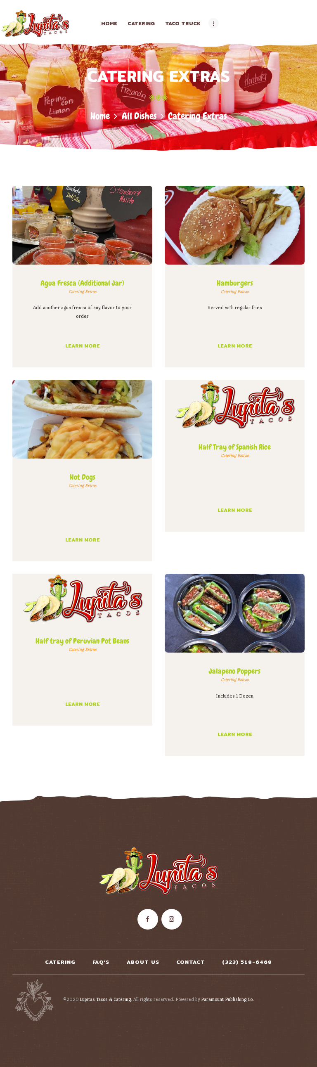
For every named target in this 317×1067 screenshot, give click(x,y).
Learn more (82, 346)
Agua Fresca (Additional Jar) (82, 283)
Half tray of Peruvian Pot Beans (82, 641)
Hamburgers (235, 283)
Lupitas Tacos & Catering (105, 999)
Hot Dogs (82, 477)
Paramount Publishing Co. (227, 999)
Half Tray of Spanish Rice (235, 447)
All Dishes (139, 116)
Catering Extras (83, 291)
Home (100, 116)
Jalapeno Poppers (234, 671)
